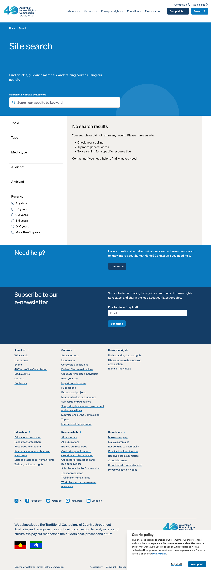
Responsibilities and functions (78, 397)
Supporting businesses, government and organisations (82, 408)
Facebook (36, 501)
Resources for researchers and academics (32, 453)
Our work (89, 11)
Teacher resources (72, 473)
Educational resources (28, 437)
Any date (21, 203)
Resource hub (153, 11)
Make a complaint (118, 442)
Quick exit (199, 5)
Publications (68, 388)
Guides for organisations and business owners (78, 462)
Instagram (77, 501)
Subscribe (117, 323)
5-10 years (22, 226)
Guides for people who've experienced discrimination (77, 453)
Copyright (111, 567)
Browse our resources (74, 446)
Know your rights (111, 11)
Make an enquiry (118, 437)
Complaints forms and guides (125, 465)
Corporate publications (74, 365)
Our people (21, 360)
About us (72, 11)
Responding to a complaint (123, 446)
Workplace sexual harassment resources (78, 484)
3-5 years (21, 220)
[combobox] (64, 102)
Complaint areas (117, 460)
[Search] (13, 102)
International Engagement (76, 424)
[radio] (12, 203)
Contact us (180, 5)
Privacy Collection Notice (122, 470)
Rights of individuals (119, 368)
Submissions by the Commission (80, 415)
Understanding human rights (124, 355)
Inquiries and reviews (73, 383)
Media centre (22, 374)
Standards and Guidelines (76, 402)
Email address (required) (123, 307)
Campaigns (68, 360)
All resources (69, 437)
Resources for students (28, 446)
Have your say (69, 378)
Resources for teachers (28, 442)
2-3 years (21, 215)
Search (198, 11)
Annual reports (70, 355)
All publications (70, 442)
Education (133, 11)
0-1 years (21, 209)
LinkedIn (97, 501)
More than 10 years (27, 232)
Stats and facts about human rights (34, 460)
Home (12, 28)
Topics (65, 419)
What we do (21, 355)
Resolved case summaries (123, 456)
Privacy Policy (159, 553)
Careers (19, 378)
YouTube (56, 501)
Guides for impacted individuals (79, 374)
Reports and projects (73, 392)
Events (19, 365)
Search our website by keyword (27, 94)
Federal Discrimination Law (77, 369)
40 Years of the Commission (31, 369)
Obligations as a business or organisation (124, 362)
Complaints (176, 11)
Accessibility (96, 567)
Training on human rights (29, 464)
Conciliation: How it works (123, 451)
